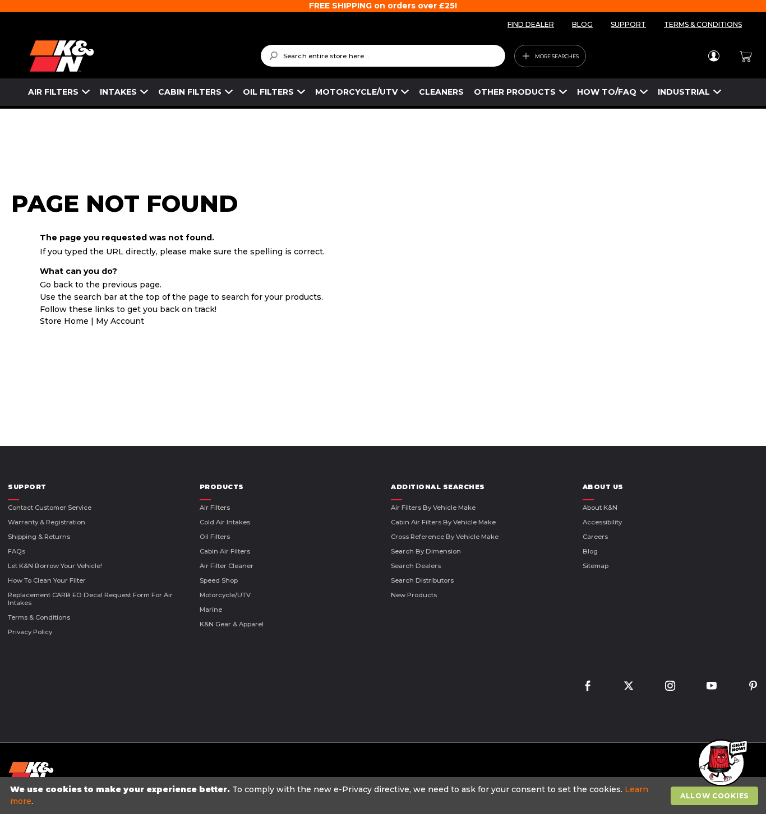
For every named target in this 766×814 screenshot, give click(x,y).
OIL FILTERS (268, 92)
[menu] (375, 92)
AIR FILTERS (53, 92)
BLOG (582, 24)
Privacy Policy (30, 632)
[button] (721, 763)
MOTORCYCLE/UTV (356, 92)
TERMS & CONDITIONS (703, 24)
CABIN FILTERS (190, 92)
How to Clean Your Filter (47, 580)
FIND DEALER (530, 24)
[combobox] (383, 55)
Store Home (64, 321)
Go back (56, 285)
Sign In (713, 56)
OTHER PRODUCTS (515, 92)
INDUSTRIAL (684, 92)
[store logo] (137, 56)
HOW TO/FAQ (606, 92)
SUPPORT (628, 24)
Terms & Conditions (39, 617)
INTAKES (118, 92)
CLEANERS (441, 92)
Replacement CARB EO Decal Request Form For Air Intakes (90, 599)
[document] (384, 795)
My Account (120, 321)
